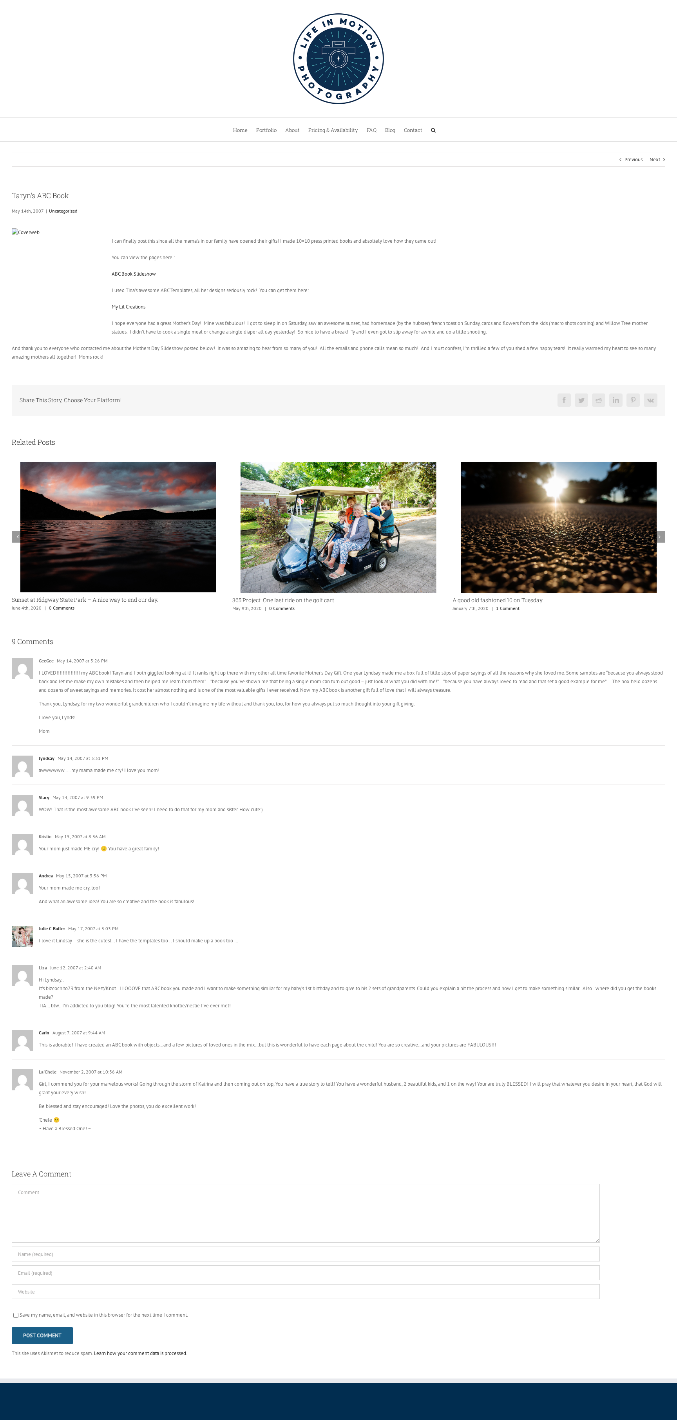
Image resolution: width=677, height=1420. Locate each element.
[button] (433, 129)
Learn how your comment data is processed (140, 1353)
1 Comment (287, 608)
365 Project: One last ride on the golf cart (63, 600)
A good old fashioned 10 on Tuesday (277, 600)
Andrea (46, 876)
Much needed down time (484, 600)
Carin (44, 1033)
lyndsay (46, 758)
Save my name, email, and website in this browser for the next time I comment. (104, 1315)
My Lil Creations (128, 306)
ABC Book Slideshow (134, 274)
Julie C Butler (52, 928)
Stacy (44, 797)
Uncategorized (63, 211)
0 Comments (61, 608)
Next (655, 159)
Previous (634, 159)
